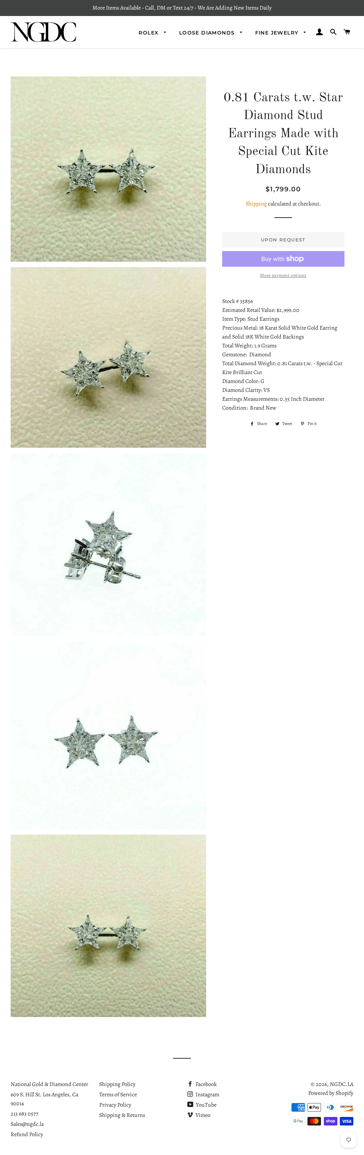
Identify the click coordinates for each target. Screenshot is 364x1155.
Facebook (205, 1084)
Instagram (206, 1094)
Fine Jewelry (277, 33)
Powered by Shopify (330, 1093)
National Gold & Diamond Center (49, 1084)
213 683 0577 (24, 1114)
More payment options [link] (283, 275)
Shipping (256, 204)
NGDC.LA (341, 1084)
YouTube (205, 1105)
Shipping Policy (117, 1084)
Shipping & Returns (122, 1115)
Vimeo (202, 1115)
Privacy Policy (115, 1105)
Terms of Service (118, 1094)
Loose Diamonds (208, 33)
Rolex (149, 33)
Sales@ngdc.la (27, 1124)
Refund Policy (27, 1134)
